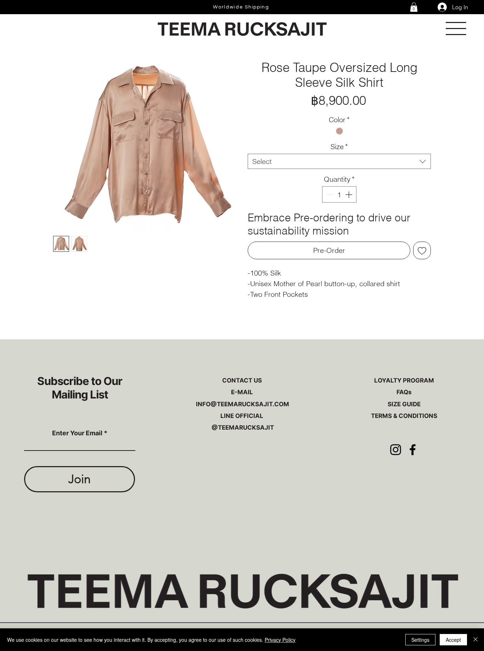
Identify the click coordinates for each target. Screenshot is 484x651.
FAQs (404, 392)
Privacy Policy (280, 639)
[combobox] (339, 161)
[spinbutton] (339, 194)
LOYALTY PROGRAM (404, 380)
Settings (420, 639)
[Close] (475, 639)
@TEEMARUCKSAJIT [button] (242, 427)
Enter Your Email (77, 433)
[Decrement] (329, 194)
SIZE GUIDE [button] (404, 404)
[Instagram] (395, 449)
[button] (414, 7)
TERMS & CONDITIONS (404, 415)
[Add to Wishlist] (422, 250)
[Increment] (349, 194)
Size (339, 146)
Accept (453, 639)
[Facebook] (412, 449)
